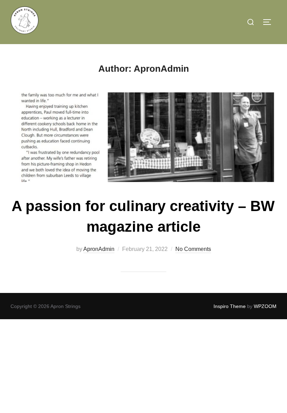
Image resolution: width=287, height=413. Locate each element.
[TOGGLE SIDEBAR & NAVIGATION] (269, 22)
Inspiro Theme (230, 306)
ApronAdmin (98, 249)
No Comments (193, 249)
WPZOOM (265, 306)
